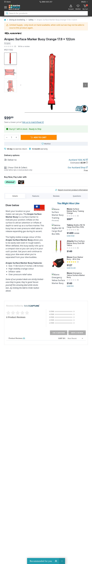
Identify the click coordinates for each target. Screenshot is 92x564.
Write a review (24, 46)
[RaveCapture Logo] (31, 306)
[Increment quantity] (16, 137)
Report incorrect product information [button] (73, 190)
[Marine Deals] (17, 7)
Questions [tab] (77, 196)
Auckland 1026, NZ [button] (77, 160)
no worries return (17, 149)
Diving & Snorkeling (17, 20)
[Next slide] (85, 85)
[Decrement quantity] (6, 137)
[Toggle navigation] (6, 7)
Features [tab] (35, 196)
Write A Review (77, 333)
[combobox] (46, 13)
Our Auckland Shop (77, 167)
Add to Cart (40, 137)
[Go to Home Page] (5, 20)
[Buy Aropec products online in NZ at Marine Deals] (13, 33)
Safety (31, 20)
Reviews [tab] (56, 196)
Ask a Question (58, 333)
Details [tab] (15, 196)
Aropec (7, 43)
